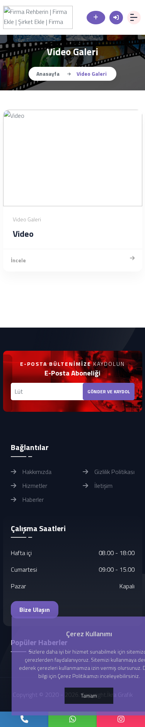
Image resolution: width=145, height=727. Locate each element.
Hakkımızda (36, 471)
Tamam (89, 695)
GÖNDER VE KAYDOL (108, 391)
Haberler (32, 499)
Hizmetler (34, 485)
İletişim (103, 485)
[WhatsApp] (72, 719)
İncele (18, 260)
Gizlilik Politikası (114, 471)
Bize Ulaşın (34, 609)
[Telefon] (24, 719)
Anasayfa (48, 74)
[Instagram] (121, 719)
